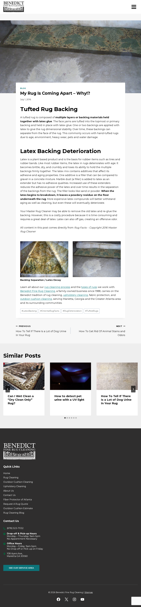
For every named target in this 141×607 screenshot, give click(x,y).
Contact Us (9, 495)
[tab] (65, 418)
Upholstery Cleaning (14, 486)
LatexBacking (29, 311)
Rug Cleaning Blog (13, 512)
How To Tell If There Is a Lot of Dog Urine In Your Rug (41, 331)
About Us (8, 490)
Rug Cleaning (10, 477)
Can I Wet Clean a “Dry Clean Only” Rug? (21, 399)
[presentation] (23, 376)
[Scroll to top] (134, 596)
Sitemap (89, 592)
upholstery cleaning (75, 295)
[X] (66, 599)
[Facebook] (58, 599)
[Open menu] (134, 6)
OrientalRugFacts (49, 311)
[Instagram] (74, 599)
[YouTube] (82, 599)
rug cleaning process (57, 287)
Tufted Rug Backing (49, 109)
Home (6, 473)
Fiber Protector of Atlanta (17, 499)
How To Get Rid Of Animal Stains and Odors (102, 331)
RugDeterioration (72, 311)
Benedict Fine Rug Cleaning (37, 291)
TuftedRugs (91, 311)
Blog (23, 88)
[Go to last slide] (8, 389)
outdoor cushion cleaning (36, 298)
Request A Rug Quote (15, 504)
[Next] (133, 389)
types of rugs (89, 287)
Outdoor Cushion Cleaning (18, 482)
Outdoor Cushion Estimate (18, 508)
